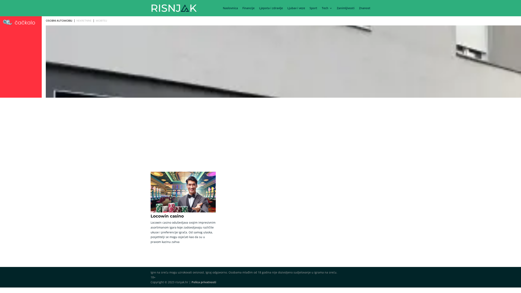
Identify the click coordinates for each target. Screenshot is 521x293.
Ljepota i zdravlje (271, 8)
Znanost (364, 8)
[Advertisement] (260, 129)
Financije (248, 8)
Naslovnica (230, 8)
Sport (313, 8)
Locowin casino (167, 216)
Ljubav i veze (296, 8)
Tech (325, 8)
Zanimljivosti (346, 8)
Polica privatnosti (204, 282)
